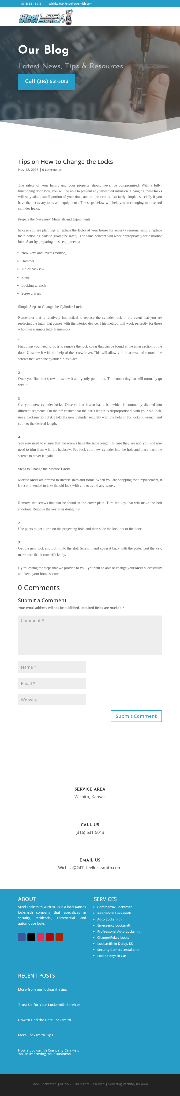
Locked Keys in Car (111, 955)
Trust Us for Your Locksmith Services (49, 1004)
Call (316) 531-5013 (46, 81)
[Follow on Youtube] (59, 937)
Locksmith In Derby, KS (115, 943)
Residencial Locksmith (114, 913)
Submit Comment (136, 716)
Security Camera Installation (118, 949)
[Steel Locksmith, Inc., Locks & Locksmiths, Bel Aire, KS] (35, 958)
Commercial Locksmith (114, 907)
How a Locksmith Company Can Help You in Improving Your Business (48, 1052)
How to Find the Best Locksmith (44, 1019)
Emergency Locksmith (114, 925)
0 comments (52, 169)
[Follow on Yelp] (50, 937)
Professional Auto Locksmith (119, 931)
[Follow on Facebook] (22, 937)
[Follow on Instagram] (40, 937)
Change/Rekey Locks (113, 937)
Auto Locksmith (109, 919)
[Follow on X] (31, 937)
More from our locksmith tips (42, 989)
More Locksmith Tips (35, 1035)
